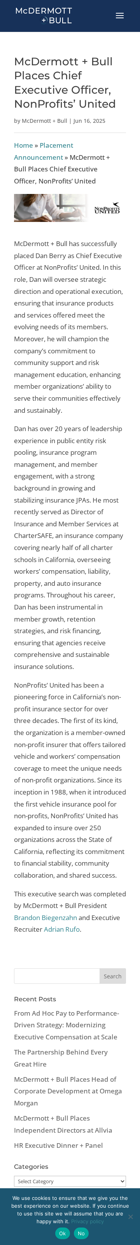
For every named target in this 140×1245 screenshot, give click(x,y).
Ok (62, 1233)
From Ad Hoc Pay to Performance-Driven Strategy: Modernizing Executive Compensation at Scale (66, 1025)
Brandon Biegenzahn (45, 917)
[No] (130, 1217)
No (81, 1233)
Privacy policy (87, 1221)
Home (23, 145)
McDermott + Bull (44, 120)
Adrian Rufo (62, 929)
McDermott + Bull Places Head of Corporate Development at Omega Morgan (68, 1091)
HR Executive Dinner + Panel (58, 1145)
